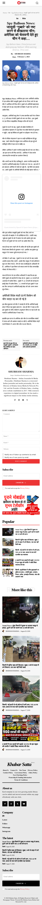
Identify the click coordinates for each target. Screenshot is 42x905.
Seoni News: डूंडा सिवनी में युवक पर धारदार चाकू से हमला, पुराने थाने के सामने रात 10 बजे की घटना (27, 532)
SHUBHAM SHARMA (23, 54)
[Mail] (23, 399)
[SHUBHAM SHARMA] (21, 362)
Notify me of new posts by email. (17, 457)
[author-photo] (3, 631)
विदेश (24, 18)
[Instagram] (19, 399)
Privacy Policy (24, 488)
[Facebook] (14, 91)
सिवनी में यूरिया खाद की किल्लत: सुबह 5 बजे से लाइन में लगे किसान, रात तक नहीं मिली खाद (26, 542)
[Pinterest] (24, 91)
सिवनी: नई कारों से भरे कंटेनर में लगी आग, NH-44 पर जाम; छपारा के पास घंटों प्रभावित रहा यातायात (27, 552)
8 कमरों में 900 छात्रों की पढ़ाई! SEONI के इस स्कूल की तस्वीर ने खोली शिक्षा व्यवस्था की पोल (27, 562)
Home (5, 13)
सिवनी (3, 846)
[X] (19, 91)
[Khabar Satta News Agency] (21, 3)
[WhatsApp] (30, 91)
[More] (35, 91)
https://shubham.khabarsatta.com (21, 375)
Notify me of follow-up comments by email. (20, 454)
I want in (19, 482)
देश (9, 13)
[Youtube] (23, 803)
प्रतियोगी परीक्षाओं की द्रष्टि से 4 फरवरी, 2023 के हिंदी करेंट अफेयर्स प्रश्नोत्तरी (30, 345)
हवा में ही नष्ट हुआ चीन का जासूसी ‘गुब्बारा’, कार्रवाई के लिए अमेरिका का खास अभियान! (11, 346)
